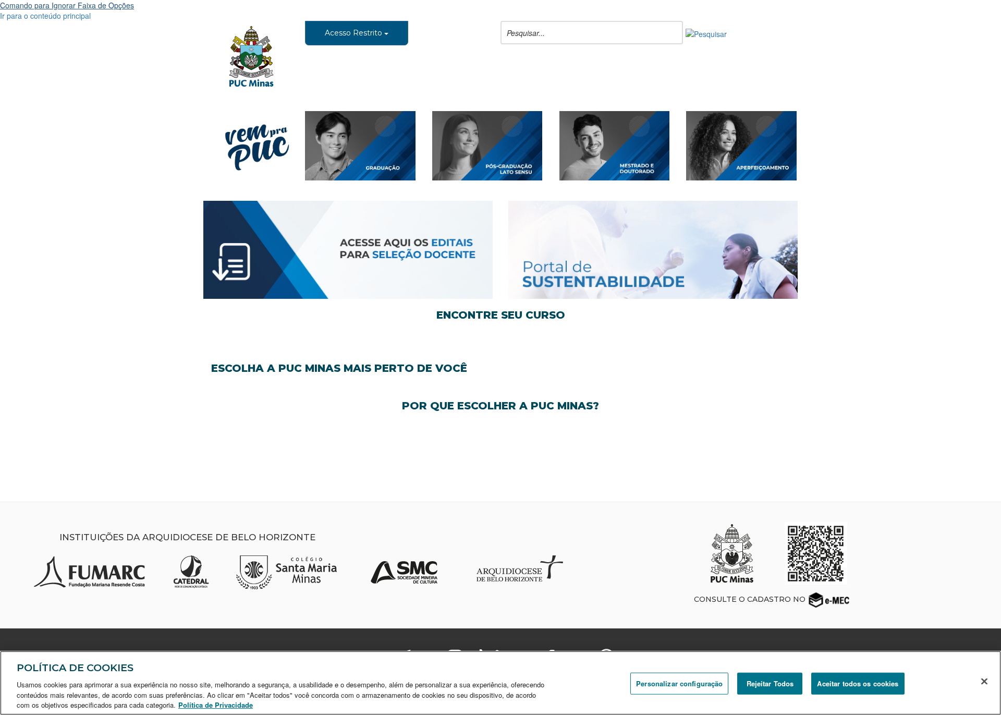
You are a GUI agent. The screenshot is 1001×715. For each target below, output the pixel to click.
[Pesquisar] (706, 33)
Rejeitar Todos (770, 683)
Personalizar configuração (679, 683)
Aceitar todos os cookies (857, 683)
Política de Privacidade (215, 704)
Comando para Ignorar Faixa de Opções (67, 5)
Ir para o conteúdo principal (45, 15)
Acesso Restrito (354, 33)
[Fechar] (984, 681)
